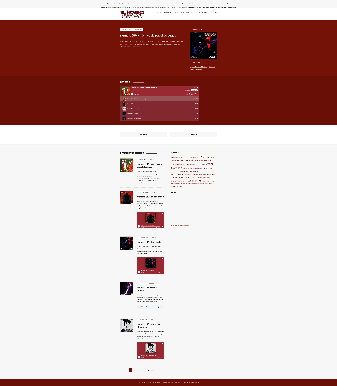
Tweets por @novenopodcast (180, 225)
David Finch (180, 164)
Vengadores (196, 183)
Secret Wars (206, 177)
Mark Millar (188, 174)
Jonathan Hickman (188, 171)
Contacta (193, 135)
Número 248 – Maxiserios (149, 242)
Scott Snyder (199, 177)
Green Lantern (186, 168)
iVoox (205, 67)
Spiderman (176, 181)
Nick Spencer (175, 177)
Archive (214, 12)
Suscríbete (202, 12)
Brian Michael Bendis (185, 160)
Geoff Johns (200, 164)
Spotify (199, 69)
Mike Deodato (211, 174)
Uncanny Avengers (186, 183)
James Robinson (193, 168)
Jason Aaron (203, 168)
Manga (182, 174)
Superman (196, 180)
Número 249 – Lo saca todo (150, 196)
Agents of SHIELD (175, 157)
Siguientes (150, 370)
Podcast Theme (194, 382)
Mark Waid (195, 174)
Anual (190, 157)
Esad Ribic (192, 164)
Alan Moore (184, 157)
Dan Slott (207, 160)
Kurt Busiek (208, 172)
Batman (205, 157)
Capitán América (198, 160)
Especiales (190, 12)
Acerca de (178, 12)
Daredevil (174, 164)
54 (143, 370)
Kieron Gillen (201, 172)
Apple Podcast (196, 67)
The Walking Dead (208, 181)
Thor (172, 183)
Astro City (197, 157)
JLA (177, 172)
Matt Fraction (202, 174)
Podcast (167, 12)
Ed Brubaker (186, 164)
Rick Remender (188, 177)
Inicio (159, 12)
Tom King (177, 183)
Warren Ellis (203, 183)
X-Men (180, 186)
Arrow (193, 157)
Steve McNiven (185, 181)
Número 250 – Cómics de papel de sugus (148, 35)
